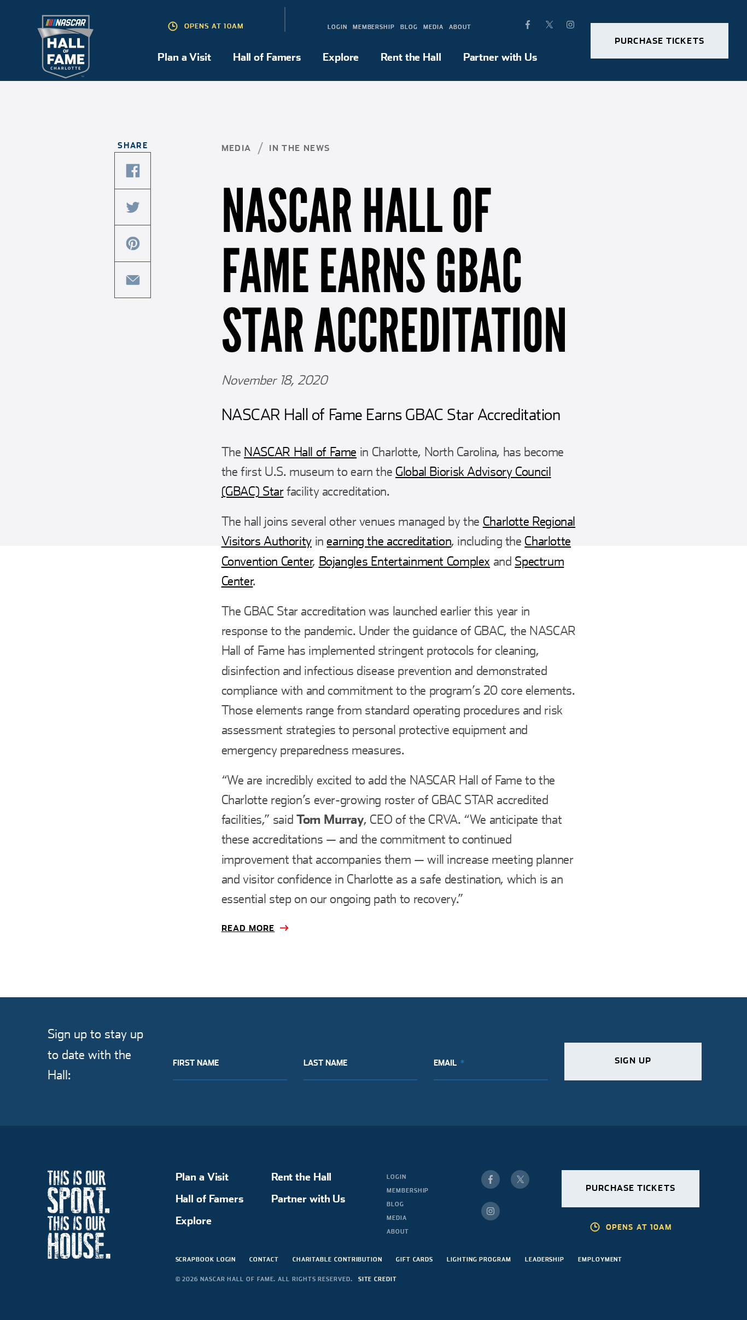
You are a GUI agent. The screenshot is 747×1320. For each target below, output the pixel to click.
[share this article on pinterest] (132, 243)
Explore (341, 56)
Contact (263, 1259)
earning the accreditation (388, 541)
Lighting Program (479, 1259)
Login (337, 27)
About (460, 27)
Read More (248, 928)
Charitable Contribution (337, 1259)
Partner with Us (500, 56)
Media (433, 27)
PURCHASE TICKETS (659, 41)
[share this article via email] (132, 280)
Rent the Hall (411, 56)
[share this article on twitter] (132, 207)
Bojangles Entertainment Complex (405, 561)
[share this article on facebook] (132, 170)
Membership (374, 27)
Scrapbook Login (206, 1259)
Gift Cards (414, 1259)
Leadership (544, 1259)
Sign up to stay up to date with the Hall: (95, 1054)
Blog (409, 27)
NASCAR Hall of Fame (300, 452)
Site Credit (377, 1279)
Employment (600, 1259)
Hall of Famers (267, 56)
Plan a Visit (184, 56)
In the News (299, 148)
